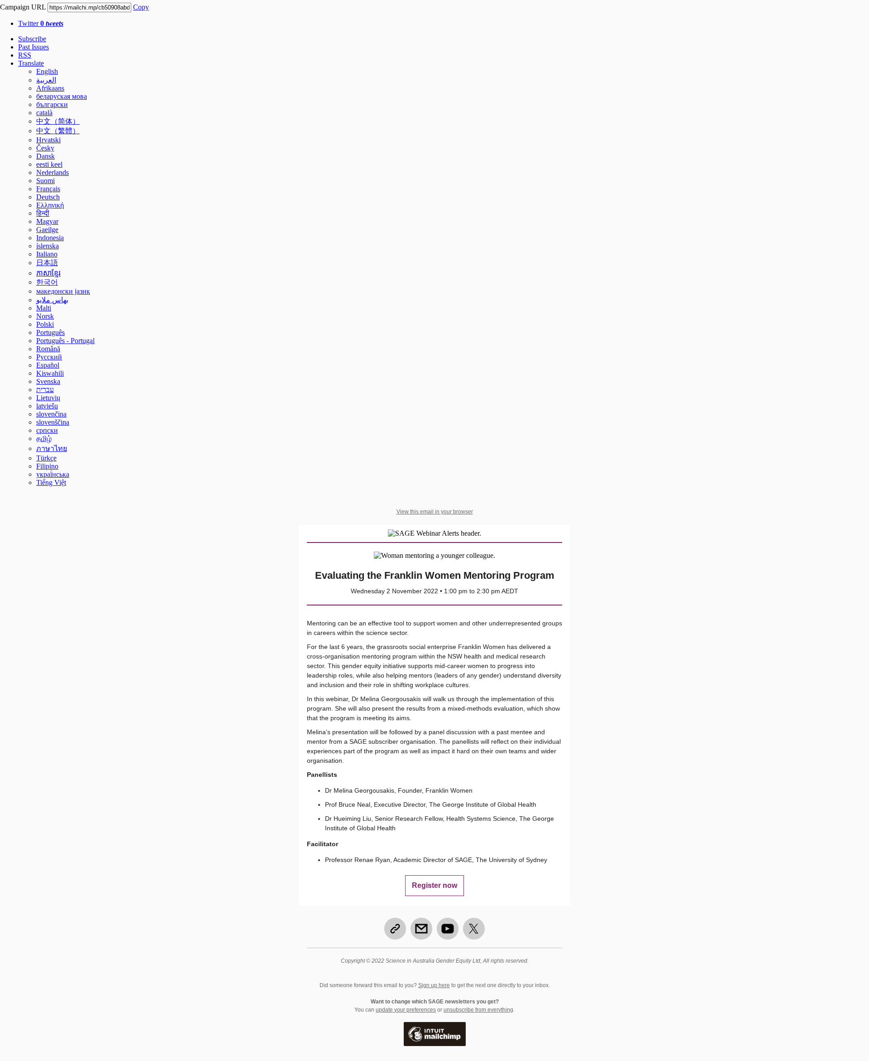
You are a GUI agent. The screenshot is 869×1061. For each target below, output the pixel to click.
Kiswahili (50, 373)
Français (48, 189)
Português (50, 332)
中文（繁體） (58, 131)
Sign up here (434, 985)
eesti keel (49, 164)
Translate (31, 63)
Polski (45, 324)
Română (48, 349)
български (52, 104)
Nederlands (52, 172)
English (47, 71)
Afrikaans (50, 88)
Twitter (40, 23)
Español (47, 365)
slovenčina (51, 414)
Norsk (45, 316)
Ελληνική (50, 205)
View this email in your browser (434, 512)
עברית (45, 389)
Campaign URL (23, 7)
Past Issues (33, 47)
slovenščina (52, 422)
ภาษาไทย (51, 448)
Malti (43, 308)
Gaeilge (47, 229)
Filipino (47, 466)
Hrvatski (48, 140)
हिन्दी (42, 213)
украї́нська (52, 474)
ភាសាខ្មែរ (48, 273)
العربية (46, 80)
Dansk (45, 156)
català (44, 112)
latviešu (47, 406)
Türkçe (46, 458)
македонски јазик (63, 291)
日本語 (47, 262)
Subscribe (32, 39)
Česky (45, 148)
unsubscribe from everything (478, 1010)
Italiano (46, 254)
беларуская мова (61, 96)
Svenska (48, 381)
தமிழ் (44, 438)
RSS (24, 55)
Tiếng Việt (51, 482)
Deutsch (48, 197)
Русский (49, 357)
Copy (141, 7)
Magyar (47, 221)
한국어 (47, 282)
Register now (434, 885)
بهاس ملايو (52, 300)
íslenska (47, 246)
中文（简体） (58, 121)
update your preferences (406, 1010)
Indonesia (50, 238)
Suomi (45, 180)
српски (47, 430)
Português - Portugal (65, 340)
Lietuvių (48, 398)
